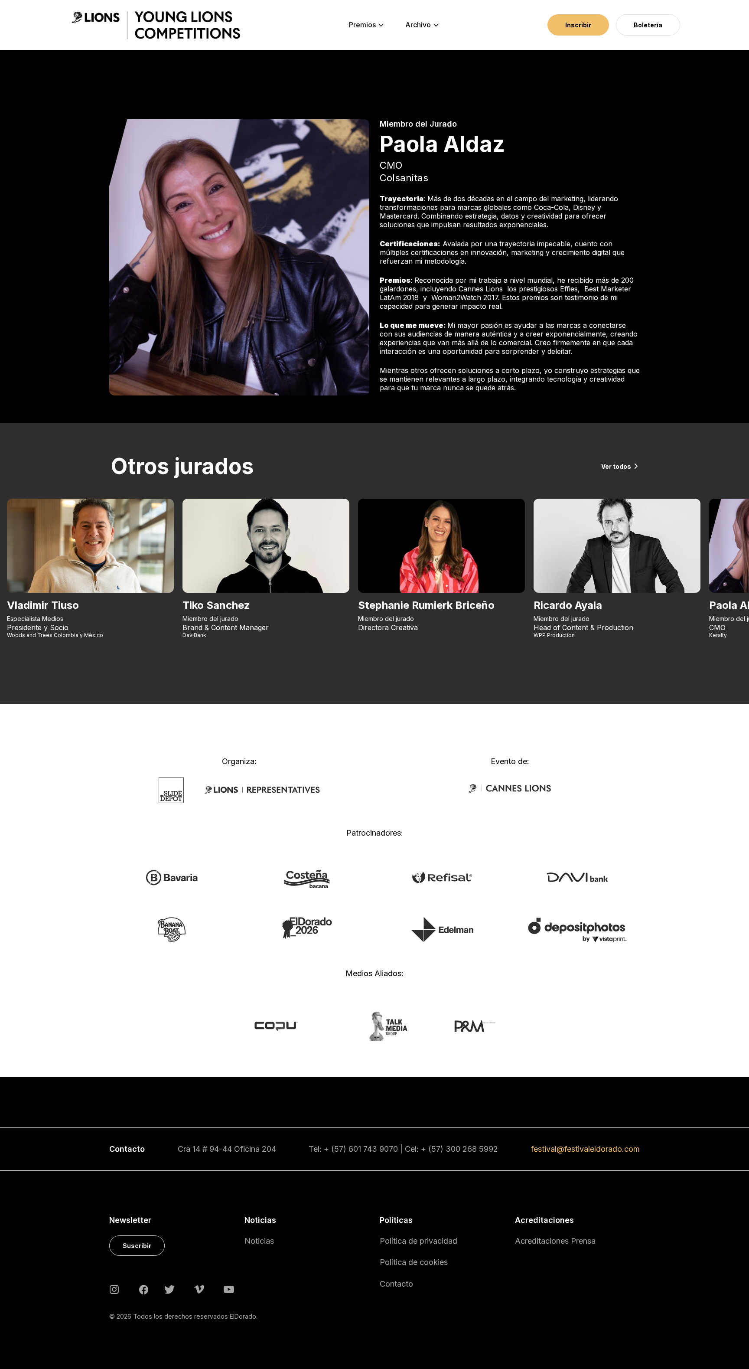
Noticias (259, 1240)
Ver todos (616, 466)
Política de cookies (414, 1262)
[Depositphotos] (577, 929)
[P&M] (465, 1025)
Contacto (396, 1283)
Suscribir (137, 1245)
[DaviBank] (577, 876)
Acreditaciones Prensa (555, 1240)
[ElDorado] (306, 927)
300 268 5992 (472, 1148)
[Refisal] (442, 876)
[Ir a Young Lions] (156, 25)
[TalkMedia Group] (374, 1025)
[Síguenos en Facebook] (143, 1289)
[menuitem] (362, 25)
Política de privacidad (418, 1240)
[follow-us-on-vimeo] (199, 1289)
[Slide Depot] (171, 789)
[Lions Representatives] (262, 789)
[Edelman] (442, 929)
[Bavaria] (171, 877)
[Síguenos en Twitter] (169, 1289)
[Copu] (284, 1025)
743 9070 (380, 1148)
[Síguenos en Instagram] (114, 1289)
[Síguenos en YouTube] (229, 1289)
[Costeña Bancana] (306, 878)
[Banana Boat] (171, 929)
